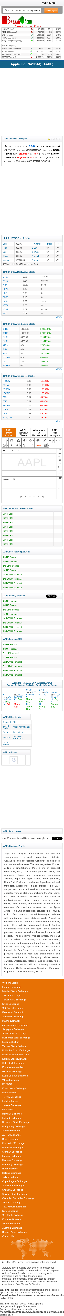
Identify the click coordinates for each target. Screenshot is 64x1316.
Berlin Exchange (10, 1139)
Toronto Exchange (11, 1202)
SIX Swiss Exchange (12, 1008)
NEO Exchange (10, 1211)
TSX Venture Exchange (14, 1206)
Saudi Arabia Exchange (14, 1033)
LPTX (5, 277)
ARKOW (6, 389)
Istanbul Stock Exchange (15, 991)
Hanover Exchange (12, 1160)
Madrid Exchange (11, 1020)
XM (18, 700)
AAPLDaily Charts (8, 433)
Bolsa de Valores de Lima (15, 1054)
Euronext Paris (10, 1168)
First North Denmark (12, 1012)
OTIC (5, 401)
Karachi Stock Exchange (15, 1058)
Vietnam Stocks (10, 982)
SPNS (5, 329)
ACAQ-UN (7, 417)
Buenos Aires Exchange (14, 1232)
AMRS (5, 281)
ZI (7, 699)
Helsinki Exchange (11, 1173)
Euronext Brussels (11, 1219)
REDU (5, 353)
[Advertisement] (32, 101)
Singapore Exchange (13, 1029)
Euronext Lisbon (10, 1042)
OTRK (5, 409)
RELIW (6, 385)
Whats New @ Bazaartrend (39, 433)
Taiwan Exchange (11, 995)
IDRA (5, 349)
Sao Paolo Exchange (13, 1215)
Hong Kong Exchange (13, 1126)
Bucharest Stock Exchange (16, 1037)
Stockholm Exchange (13, 1016)
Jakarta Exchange (11, 1105)
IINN (5, 313)
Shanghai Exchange (12, 1189)
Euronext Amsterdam (13, 1067)
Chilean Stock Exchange (15, 1194)
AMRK (5, 337)
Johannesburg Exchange (15, 1025)
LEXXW (6, 393)
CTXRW (6, 357)
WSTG (56, 700)
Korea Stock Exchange (14, 1088)
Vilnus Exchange (11, 1080)
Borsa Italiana (9, 1092)
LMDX (5, 301)
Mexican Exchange (12, 1071)
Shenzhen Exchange (13, 1185)
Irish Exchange (10, 1101)
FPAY (5, 397)
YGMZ (5, 309)
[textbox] (22, 10)
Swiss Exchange (10, 1004)
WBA (5, 285)
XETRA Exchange (11, 1135)
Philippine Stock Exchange (16, 1050)
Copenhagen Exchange (14, 1181)
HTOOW (6, 381)
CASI (5, 413)
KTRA (5, 345)
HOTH (5, 293)
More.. (59, 317)
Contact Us (8, 1236)
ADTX (5, 305)
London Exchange (11, 987)
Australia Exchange (12, 1227)
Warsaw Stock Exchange (15, 1046)
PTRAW (6, 405)
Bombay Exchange (12, 1113)
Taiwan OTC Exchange (14, 999)
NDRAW (6, 365)
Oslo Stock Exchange (13, 1063)
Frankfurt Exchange (12, 1147)
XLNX (31, 699)
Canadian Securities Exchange (18, 1198)
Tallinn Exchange (11, 1177)
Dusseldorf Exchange (13, 1143)
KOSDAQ (7, 1084)
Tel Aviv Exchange (11, 1097)
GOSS (5, 297)
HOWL (6, 289)
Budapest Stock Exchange (16, 1122)
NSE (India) (8, 1109)
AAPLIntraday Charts (23, 433)
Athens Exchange (11, 1130)
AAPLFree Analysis (55, 433)
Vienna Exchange (11, 1223)
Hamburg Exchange (12, 1164)
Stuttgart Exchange (12, 1151)
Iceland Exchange (11, 1118)
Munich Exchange (11, 1156)
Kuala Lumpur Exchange (15, 1075)
